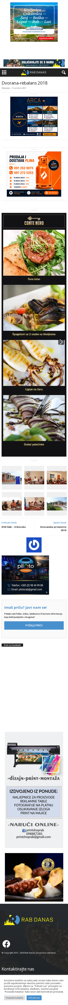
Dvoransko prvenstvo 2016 (53, 528)
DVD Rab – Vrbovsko (14, 526)
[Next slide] (61, 342)
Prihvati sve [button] (34, 997)
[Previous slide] (7, 342)
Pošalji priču (34, 625)
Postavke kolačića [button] (14, 997)
